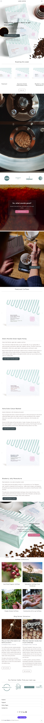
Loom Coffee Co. (7, 720)
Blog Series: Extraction (22, 616)
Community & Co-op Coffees (32, 601)
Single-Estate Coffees (11, 601)
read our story (34, 267)
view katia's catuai (9, 428)
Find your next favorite (12, 39)
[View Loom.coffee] (22, 712)
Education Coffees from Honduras (32, 575)
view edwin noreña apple (11, 358)
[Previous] (2, 178)
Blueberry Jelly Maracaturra (12, 478)
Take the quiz (22, 211)
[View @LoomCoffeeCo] (26, 712)
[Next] (41, 178)
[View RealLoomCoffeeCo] (20, 712)
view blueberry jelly (10, 498)
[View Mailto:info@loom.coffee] (18, 712)
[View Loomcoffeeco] (24, 712)
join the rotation (34, 535)
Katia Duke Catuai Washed (11, 408)
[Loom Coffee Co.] (22, 1)
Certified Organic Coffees (11, 575)
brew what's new (12, 35)
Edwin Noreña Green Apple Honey (14, 339)
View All (22, 90)
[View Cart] (42, 1)
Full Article (6, 667)
